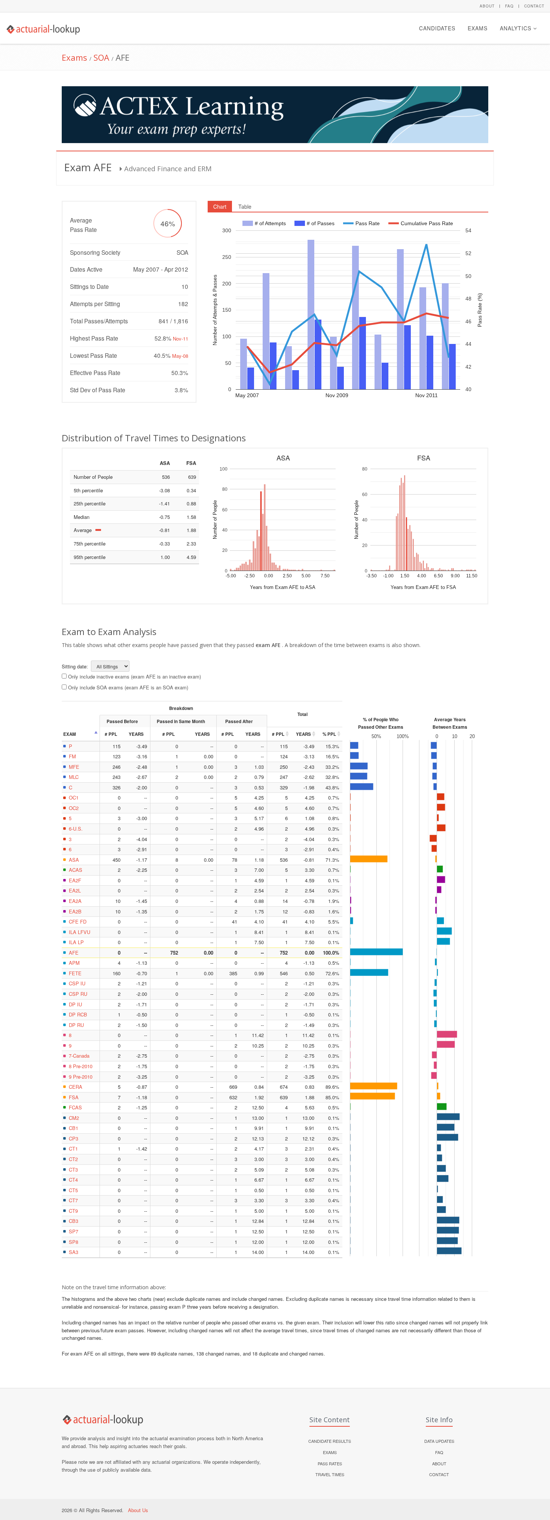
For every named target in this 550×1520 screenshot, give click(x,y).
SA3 (73, 1251)
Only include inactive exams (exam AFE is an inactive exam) (134, 676)
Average (83, 530)
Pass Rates (330, 1463)
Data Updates (439, 1441)
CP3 (73, 1138)
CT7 (73, 1200)
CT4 (73, 1179)
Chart (219, 206)
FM (72, 756)
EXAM (69, 734)
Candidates (437, 28)
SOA (101, 57)
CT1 (73, 1148)
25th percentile (90, 503)
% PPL (329, 734)
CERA (75, 1086)
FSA (74, 1097)
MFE (74, 766)
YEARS (303, 734)
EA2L (75, 890)
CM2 (74, 1117)
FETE (75, 973)
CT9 (73, 1210)
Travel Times (329, 1474)
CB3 (73, 1220)
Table (244, 206)
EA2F (75, 880)
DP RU (76, 1024)
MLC (74, 776)
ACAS (75, 869)
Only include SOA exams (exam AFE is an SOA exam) (128, 687)
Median (81, 516)
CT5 (73, 1190)
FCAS (75, 1107)
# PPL (278, 734)
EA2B (75, 911)
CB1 (73, 1127)
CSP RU (78, 993)
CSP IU (77, 983)
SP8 (73, 1241)
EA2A (75, 900)
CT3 (73, 1169)
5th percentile (88, 490)
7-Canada (79, 1055)
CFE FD (77, 921)
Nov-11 (180, 338)
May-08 (180, 355)
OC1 (74, 797)
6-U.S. (76, 828)
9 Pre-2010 (80, 1076)
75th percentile (90, 543)
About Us (138, 1510)
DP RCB (78, 1014)
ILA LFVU (79, 932)
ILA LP (76, 942)
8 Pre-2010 (80, 1066)
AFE (74, 952)
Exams (478, 28)
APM (74, 962)
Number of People (93, 476)
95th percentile (90, 556)
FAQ (509, 6)
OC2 (74, 808)
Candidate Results (329, 1441)
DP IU (75, 1004)
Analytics (516, 28)
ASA (74, 859)
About (487, 6)
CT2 (73, 1159)
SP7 (73, 1231)
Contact (534, 6)
